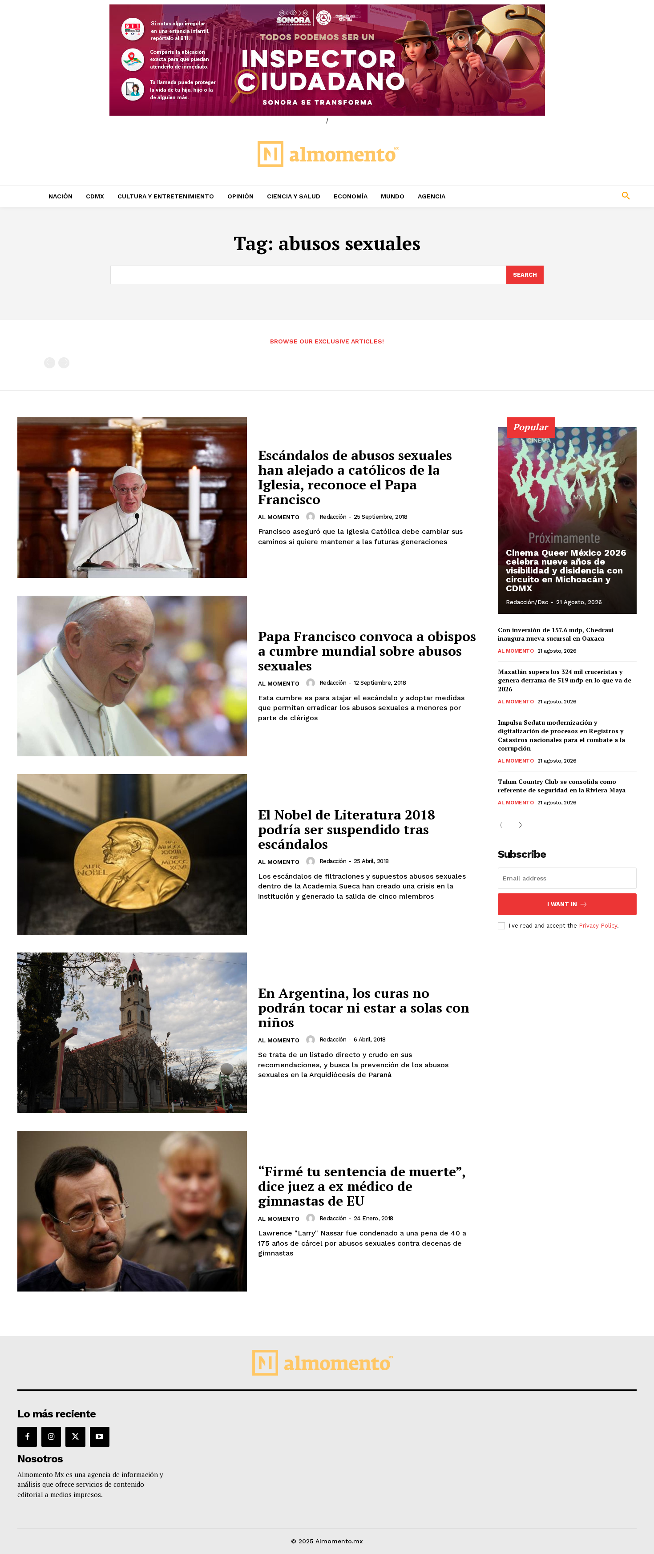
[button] (567, 196)
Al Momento (278, 517)
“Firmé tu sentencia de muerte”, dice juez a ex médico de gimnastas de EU (362, 1186)
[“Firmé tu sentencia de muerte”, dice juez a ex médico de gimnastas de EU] (132, 1211)
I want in (562, 904)
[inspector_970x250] (327, 60)
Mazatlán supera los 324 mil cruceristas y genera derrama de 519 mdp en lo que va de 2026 (564, 680)
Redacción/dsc (527, 602)
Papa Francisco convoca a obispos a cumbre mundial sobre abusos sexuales (367, 650)
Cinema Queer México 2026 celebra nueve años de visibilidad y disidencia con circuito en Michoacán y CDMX (566, 570)
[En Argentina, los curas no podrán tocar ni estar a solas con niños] (132, 1033)
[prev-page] (49, 362)
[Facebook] (27, 1436)
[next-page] (517, 825)
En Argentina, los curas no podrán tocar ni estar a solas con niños (363, 1007)
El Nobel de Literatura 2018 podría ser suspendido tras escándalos (346, 829)
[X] (75, 1436)
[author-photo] (312, 516)
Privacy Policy (598, 925)
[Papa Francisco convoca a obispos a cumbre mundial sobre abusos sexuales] (132, 676)
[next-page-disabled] (63, 362)
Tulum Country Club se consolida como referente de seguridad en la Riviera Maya (562, 786)
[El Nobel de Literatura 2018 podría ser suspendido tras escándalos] (132, 854)
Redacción (333, 516)
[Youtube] (99, 1436)
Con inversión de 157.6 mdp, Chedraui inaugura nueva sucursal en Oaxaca (556, 634)
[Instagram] (51, 1436)
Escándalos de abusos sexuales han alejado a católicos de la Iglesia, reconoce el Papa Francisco (355, 477)
